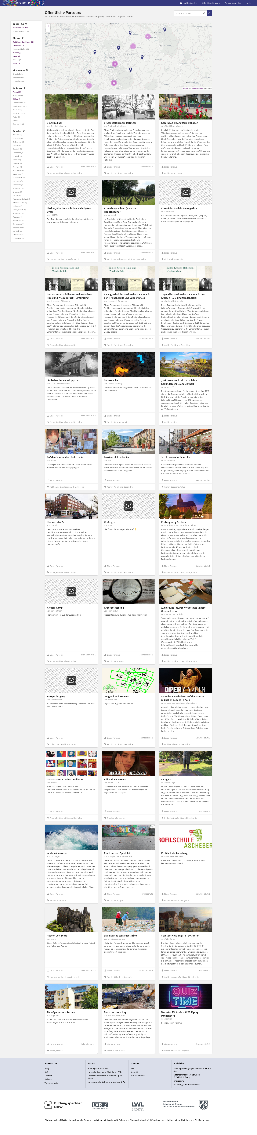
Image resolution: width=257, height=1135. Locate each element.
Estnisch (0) (17, 163)
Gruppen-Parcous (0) (21, 31)
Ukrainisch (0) (18, 235)
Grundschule (18, 74)
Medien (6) (17, 52)
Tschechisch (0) (18, 142)
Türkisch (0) (17, 231)
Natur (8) (16, 56)
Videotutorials (51, 1082)
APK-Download (138, 1075)
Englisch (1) (17, 156)
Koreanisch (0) (18, 188)
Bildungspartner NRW (98, 1068)
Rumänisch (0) (18, 213)
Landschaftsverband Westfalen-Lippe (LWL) (105, 1077)
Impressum (179, 1080)
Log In (248, 3)
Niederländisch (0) (20, 202)
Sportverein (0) (18, 124)
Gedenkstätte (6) (19, 102)
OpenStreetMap (197, 88)
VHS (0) (15, 120)
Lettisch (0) (17, 195)
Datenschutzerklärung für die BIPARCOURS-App (187, 1076)
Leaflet (185, 88)
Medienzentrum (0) (20, 106)
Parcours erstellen (233, 3)
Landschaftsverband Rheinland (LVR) (105, 1072)
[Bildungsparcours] (23, 3)
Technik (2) (17, 60)
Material (48, 1079)
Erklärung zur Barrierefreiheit (187, 1084)
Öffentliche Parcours (211, 3)
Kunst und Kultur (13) (21, 49)
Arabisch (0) (17, 135)
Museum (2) (17, 110)
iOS (132, 1068)
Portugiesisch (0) (19, 210)
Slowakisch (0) (18, 220)
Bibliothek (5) (18, 95)
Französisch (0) (18, 170)
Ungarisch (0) (18, 174)
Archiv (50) (17, 92)
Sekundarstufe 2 (19, 81)
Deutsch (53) (17, 149)
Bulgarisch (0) (18, 138)
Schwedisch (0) (18, 227)
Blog (46, 1068)
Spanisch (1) (17, 160)
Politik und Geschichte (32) (23, 42)
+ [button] (48, 26)
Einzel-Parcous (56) (20, 27)
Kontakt (48, 1075)
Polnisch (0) (17, 206)
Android (134, 1072)
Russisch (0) (17, 217)
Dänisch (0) (17, 145)
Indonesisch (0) (19, 177)
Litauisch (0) (17, 192)
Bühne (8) (17, 99)
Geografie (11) (18, 45)
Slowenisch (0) (18, 224)
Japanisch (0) (18, 185)
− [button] (48, 29)
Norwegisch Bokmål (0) (21, 199)
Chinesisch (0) (18, 238)
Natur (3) (16, 117)
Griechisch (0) (18, 152)
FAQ (46, 1072)
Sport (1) (16, 63)
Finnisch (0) (17, 167)
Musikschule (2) (19, 113)
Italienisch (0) (18, 181)
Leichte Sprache (190, 3)
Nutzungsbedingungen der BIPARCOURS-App (192, 1070)
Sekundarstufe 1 (19, 77)
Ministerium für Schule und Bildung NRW (106, 1081)
